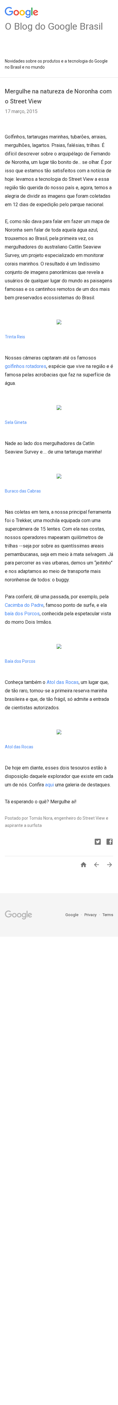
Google (72, 914)
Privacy (90, 914)
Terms (108, 914)
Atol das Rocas (63, 682)
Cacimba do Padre (24, 605)
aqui (49, 785)
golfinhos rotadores (25, 366)
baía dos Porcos (22, 613)
